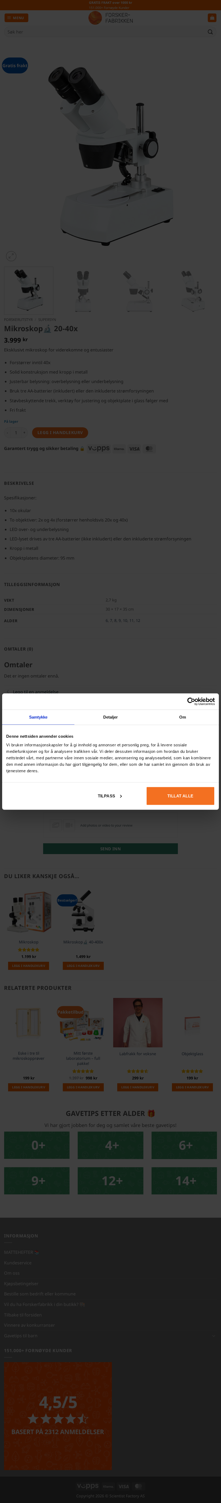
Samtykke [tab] (38, 717)
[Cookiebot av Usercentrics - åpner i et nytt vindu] (191, 702)
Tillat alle (180, 795)
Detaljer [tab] (110, 717)
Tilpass (106, 795)
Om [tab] (182, 717)
